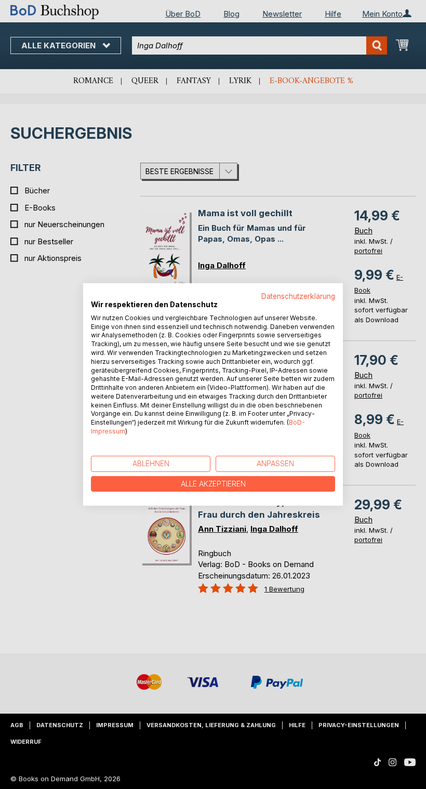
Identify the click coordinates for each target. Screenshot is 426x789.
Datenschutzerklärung (298, 296)
